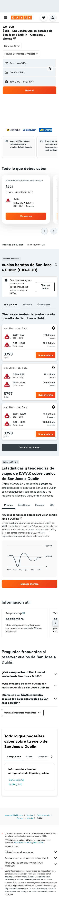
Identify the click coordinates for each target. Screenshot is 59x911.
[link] (29, 584)
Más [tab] (52, 505)
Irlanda (30, 818)
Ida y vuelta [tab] (11, 304)
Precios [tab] (8, 505)
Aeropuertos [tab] (14, 756)
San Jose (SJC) (16, 779)
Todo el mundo (43, 815)
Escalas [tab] (39, 505)
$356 (6, 31)
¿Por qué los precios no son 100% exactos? (24, 864)
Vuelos (30, 815)
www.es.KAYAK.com (14, 815)
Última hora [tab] (43, 304)
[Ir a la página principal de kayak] (21, 17)
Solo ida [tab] (27, 304)
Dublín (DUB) (15, 784)
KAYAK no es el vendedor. (19, 852)
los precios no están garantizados (28, 842)
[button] (5, 17)
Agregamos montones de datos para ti (26, 858)
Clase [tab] (29, 756)
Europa (20, 818)
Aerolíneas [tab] (24, 505)
